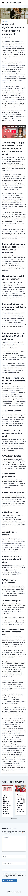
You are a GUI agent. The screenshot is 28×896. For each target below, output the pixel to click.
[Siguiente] (24, 801)
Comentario (6, 837)
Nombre (5, 856)
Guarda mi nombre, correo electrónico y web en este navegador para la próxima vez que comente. (14, 875)
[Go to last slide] (4, 801)
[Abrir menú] (25, 3)
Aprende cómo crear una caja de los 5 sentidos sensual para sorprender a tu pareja (21, 803)
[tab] (11, 818)
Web (4, 870)
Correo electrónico (8, 863)
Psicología (5, 21)
